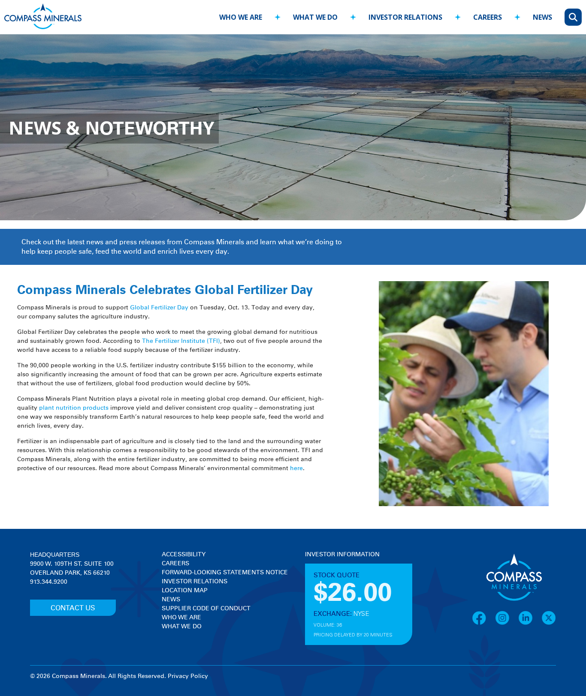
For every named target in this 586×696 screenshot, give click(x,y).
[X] (548, 624)
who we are (240, 17)
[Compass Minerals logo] (43, 17)
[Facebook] (483, 624)
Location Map (185, 591)
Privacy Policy (188, 676)
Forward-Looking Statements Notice (225, 573)
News (171, 600)
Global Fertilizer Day (159, 308)
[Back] (204, 13)
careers (487, 17)
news (542, 17)
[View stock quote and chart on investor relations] (344, 591)
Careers (175, 564)
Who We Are (181, 618)
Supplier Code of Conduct (206, 609)
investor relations (405, 17)
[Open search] (573, 17)
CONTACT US (73, 608)
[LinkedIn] (529, 624)
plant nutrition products (74, 408)
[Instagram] (506, 624)
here (296, 468)
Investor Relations (194, 582)
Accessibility (183, 555)
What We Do (182, 627)
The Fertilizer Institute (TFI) (181, 341)
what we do (315, 17)
